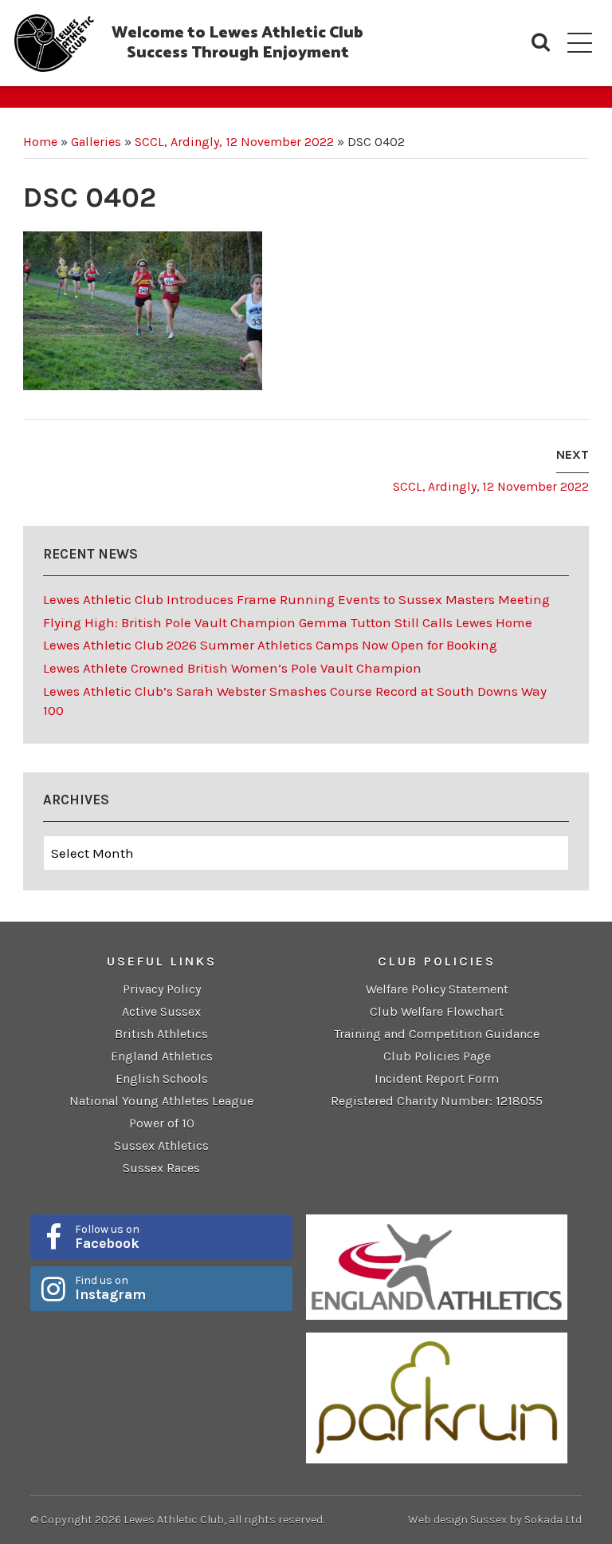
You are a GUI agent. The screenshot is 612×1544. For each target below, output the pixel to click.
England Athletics (162, 1056)
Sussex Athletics (161, 1145)
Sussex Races (161, 1167)
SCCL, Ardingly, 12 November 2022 (234, 141)
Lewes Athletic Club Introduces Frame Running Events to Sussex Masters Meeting (296, 599)
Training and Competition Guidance (436, 1033)
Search (540, 42)
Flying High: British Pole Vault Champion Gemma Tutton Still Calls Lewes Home (287, 622)
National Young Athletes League (161, 1100)
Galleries (96, 141)
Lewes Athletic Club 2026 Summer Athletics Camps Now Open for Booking (270, 645)
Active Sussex (161, 1011)
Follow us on (107, 1236)
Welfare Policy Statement (437, 989)
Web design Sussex (457, 1519)
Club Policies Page (437, 1056)
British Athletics (161, 1033)
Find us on (110, 1288)
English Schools (162, 1078)
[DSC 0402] (142, 309)
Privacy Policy (162, 989)
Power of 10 (161, 1123)
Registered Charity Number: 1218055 (437, 1100)
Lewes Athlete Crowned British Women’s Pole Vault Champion (232, 668)
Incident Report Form (437, 1078)
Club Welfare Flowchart (437, 1011)
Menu (579, 43)
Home (40, 141)
